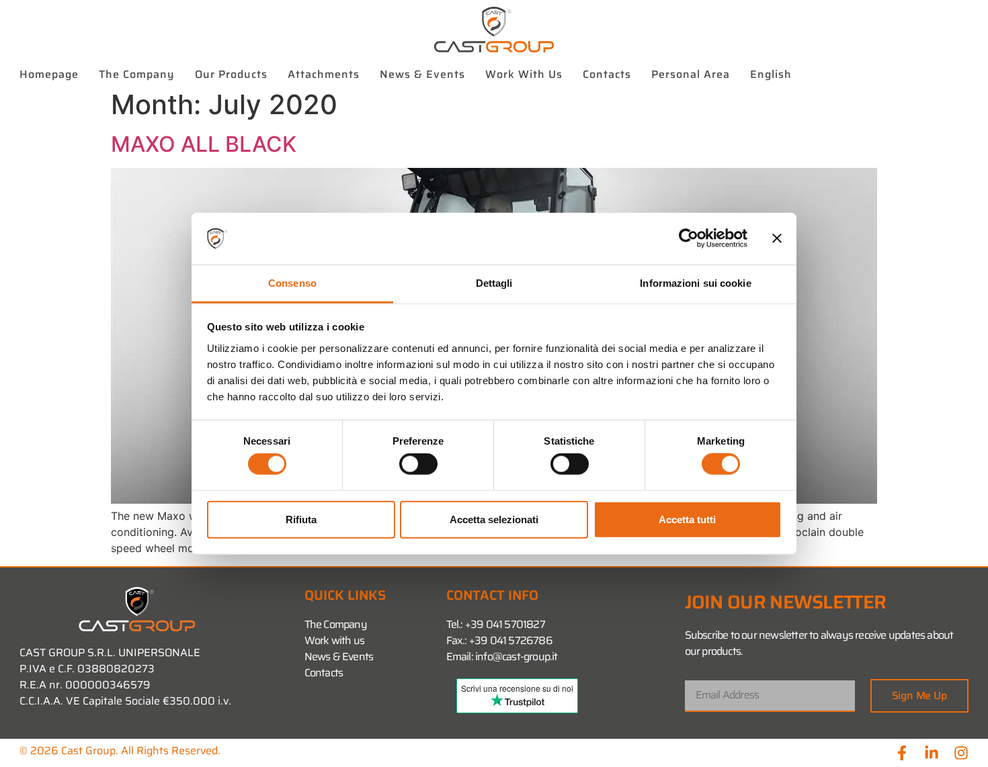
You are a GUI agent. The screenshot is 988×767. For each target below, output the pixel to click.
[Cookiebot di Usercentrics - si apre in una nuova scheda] (688, 238)
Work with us (524, 74)
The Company (137, 74)
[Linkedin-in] (931, 753)
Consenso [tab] (292, 283)
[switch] (418, 464)
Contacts (607, 74)
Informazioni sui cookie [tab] (695, 283)
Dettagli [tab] (494, 283)
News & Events (422, 74)
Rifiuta (301, 519)
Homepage (49, 74)
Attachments (324, 74)
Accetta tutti (687, 519)
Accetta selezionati (494, 519)
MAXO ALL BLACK (203, 144)
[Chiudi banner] (777, 238)
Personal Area (690, 74)
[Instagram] (961, 753)
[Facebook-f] (902, 753)
